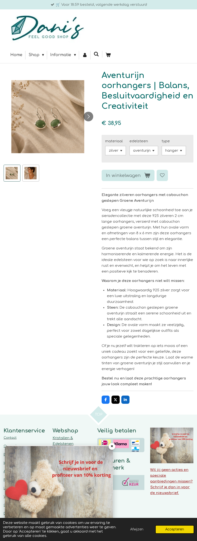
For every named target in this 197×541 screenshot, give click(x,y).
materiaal (114, 141)
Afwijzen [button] (136, 529)
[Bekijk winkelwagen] (108, 55)
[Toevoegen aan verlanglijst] (162, 175)
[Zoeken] (96, 54)
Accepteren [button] (174, 529)
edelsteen (138, 141)
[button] (12, 173)
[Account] (85, 55)
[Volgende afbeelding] (88, 116)
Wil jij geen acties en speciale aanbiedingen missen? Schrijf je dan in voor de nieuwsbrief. (171, 481)
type (166, 141)
